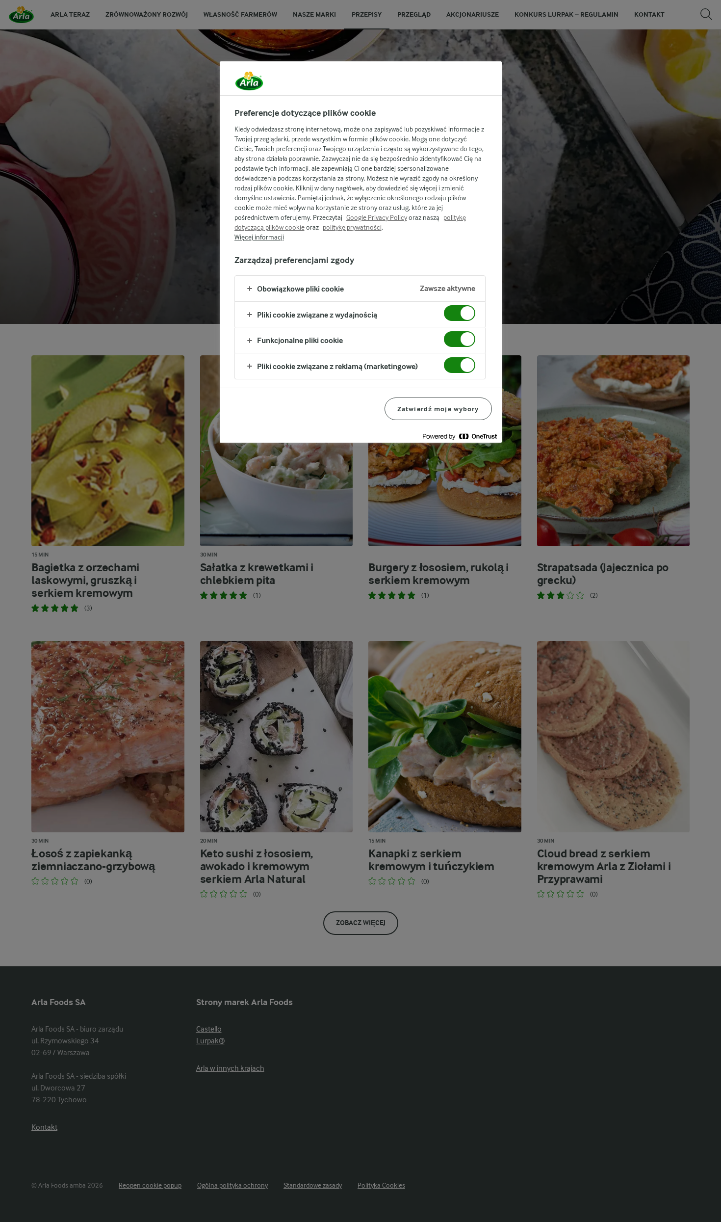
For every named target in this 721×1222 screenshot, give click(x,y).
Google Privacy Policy (376, 217)
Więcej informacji (259, 237)
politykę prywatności (352, 227)
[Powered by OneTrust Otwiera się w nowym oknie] (459, 436)
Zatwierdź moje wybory (438, 409)
